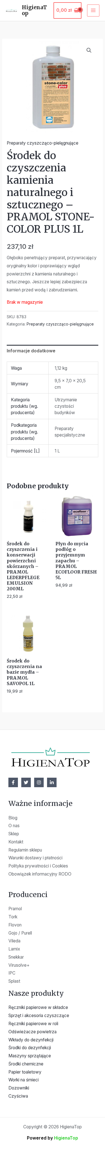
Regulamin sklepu (25, 850)
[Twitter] (26, 782)
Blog (12, 817)
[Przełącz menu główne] (93, 10)
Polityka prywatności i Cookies (38, 866)
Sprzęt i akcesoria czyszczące (38, 1015)
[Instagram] (39, 782)
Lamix (14, 949)
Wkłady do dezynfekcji (30, 1039)
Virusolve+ (19, 965)
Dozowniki (18, 1088)
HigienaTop (34, 10)
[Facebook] (13, 782)
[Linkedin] (52, 782)
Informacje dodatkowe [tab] (31, 350)
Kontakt (15, 842)
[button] (89, 50)
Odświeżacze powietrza (32, 1031)
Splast (14, 981)
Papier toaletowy (24, 1072)
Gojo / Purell (20, 933)
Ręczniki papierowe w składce (38, 1007)
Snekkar (16, 957)
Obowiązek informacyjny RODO (39, 874)
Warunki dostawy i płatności (35, 857)
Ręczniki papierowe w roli (33, 1023)
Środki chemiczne (25, 1064)
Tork (12, 916)
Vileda (14, 941)
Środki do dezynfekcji (29, 1047)
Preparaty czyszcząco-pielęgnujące (42, 143)
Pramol (15, 908)
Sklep (13, 833)
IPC (11, 973)
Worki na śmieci (23, 1079)
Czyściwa (18, 1096)
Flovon (15, 925)
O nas (14, 825)
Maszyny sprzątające (29, 1055)
